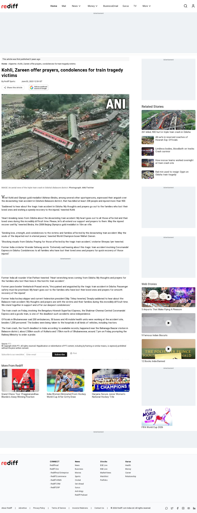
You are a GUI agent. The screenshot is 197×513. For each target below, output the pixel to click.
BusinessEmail (110, 6)
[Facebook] (177, 508)
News (75, 6)
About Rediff (7, 508)
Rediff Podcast (81, 495)
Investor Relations (80, 508)
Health (128, 465)
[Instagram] (183, 508)
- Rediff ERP (55, 487)
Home (53, 6)
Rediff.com (122, 508)
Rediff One (54, 469)
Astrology (79, 491)
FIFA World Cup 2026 (152, 427)
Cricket (78, 480)
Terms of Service (59, 508)
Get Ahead (79, 484)
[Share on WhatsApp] (166, 508)
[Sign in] (193, 6)
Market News (105, 473)
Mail (64, 6)
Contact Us (99, 508)
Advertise (23, 508)
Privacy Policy (39, 508)
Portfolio (103, 480)
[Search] (185, 6)
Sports (12, 64)
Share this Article (14, 88)
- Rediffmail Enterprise (59, 473)
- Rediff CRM (55, 484)
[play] (168, 297)
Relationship (130, 476)
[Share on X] (172, 508)
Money (91, 6)
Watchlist (104, 476)
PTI (9, 344)
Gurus (126, 6)
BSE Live (103, 465)
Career (128, 473)
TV (135, 6)
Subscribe (60, 354)
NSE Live (103, 469)
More (145, 6)
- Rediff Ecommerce (58, 476)
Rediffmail (54, 465)
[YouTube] (188, 508)
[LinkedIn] (194, 508)
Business (79, 469)
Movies (78, 473)
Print (75, 353)
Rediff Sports (9, 81)
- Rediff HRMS (55, 480)
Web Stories (149, 284)
